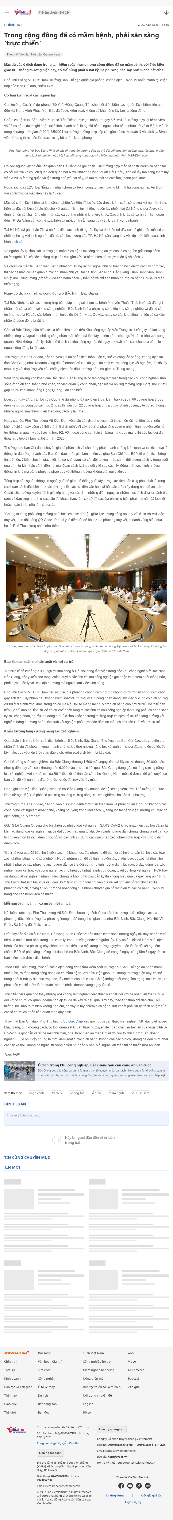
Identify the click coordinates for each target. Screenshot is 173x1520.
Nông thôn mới (93, 1378)
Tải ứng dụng (114, 1495)
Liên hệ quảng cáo (111, 1429)
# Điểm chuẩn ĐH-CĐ (54, 12)
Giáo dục (10, 1404)
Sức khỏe (44, 1370)
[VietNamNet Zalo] (148, 1487)
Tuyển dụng (133, 1502)
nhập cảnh (36, 1093)
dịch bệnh (18, 241)
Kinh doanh (12, 1378)
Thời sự (9, 1370)
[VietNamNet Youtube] (130, 1487)
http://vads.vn (118, 1457)
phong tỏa (77, 1093)
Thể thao (10, 1395)
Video (132, 1361)
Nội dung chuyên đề (97, 1395)
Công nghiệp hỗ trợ (97, 1361)
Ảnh (131, 1353)
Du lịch (43, 1395)
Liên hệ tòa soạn (50, 1453)
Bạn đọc (43, 1412)
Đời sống (44, 1353)
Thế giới (10, 1412)
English (88, 1404)
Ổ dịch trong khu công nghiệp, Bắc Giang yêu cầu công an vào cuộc (94, 1065)
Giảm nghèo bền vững (99, 1370)
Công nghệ (46, 1378)
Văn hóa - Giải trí (50, 1361)
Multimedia (136, 1370)
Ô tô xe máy (46, 1387)
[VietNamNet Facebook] (121, 1487)
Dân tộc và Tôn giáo (18, 1387)
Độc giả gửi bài (151, 1495)
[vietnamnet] (23, 15)
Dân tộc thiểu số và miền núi (103, 1387)
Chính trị (13, 25)
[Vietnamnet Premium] (17, 1355)
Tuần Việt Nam (93, 1353)
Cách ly (57, 1093)
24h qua (134, 1387)
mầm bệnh (116, 1093)
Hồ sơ (87, 1412)
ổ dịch (96, 1093)
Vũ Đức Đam (72, 1021)
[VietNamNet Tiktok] (139, 1487)
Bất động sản (47, 1404)
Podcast (133, 1378)
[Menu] (6, 12)
